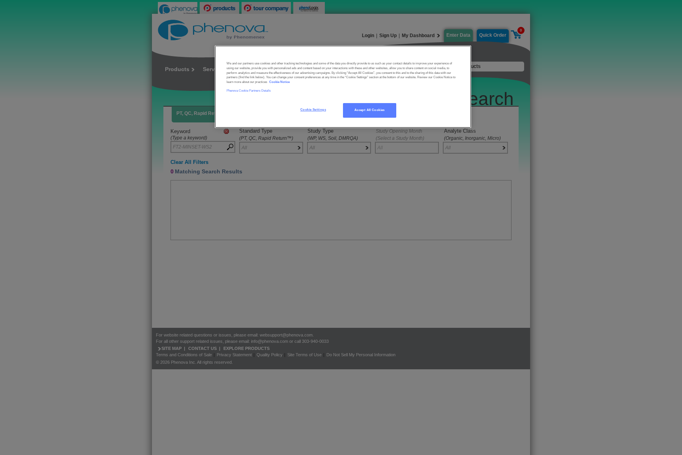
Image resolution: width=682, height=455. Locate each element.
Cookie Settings (313, 109)
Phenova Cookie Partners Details (249, 90)
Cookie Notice (279, 82)
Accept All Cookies (369, 110)
